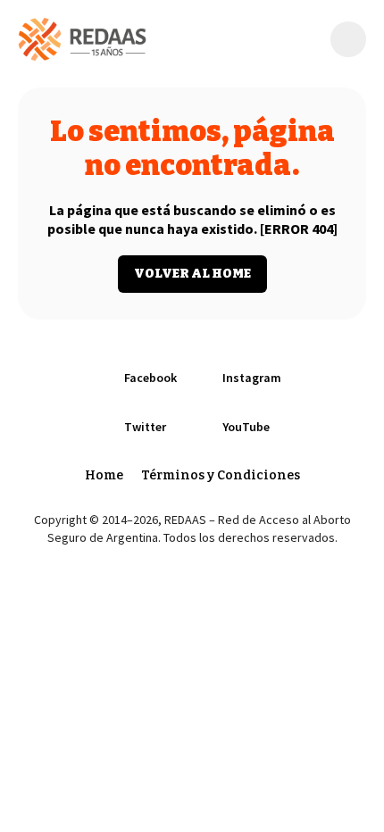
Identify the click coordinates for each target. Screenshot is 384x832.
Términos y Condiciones (220, 475)
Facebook (150, 378)
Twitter (145, 427)
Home (104, 475)
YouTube (246, 427)
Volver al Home (192, 273)
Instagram (251, 378)
